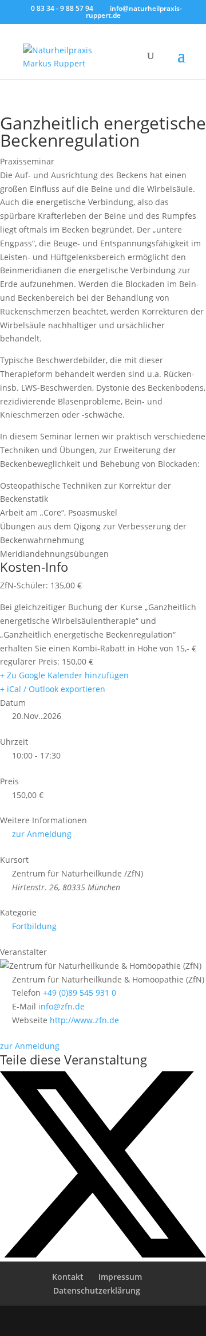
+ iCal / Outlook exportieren (52, 688)
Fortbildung (34, 926)
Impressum (120, 1276)
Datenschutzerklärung (96, 1290)
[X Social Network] (103, 1254)
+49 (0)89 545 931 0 (79, 992)
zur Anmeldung (42, 833)
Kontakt (68, 1276)
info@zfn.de (61, 1006)
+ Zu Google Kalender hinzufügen (64, 675)
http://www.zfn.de (84, 1020)
